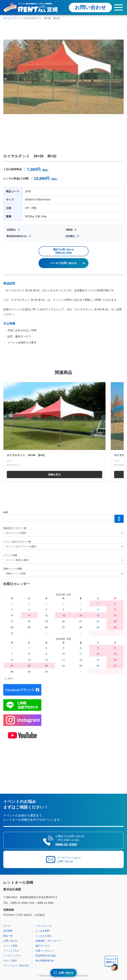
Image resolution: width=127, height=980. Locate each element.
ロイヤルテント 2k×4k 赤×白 (26, 455)
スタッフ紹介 (10, 960)
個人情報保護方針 (45, 960)
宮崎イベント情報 (12, 568)
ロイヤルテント (14, 465)
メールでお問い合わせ (63, 263)
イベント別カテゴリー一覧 (17, 541)
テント (10, 461)
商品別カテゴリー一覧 (14, 528)
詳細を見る (54, 474)
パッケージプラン (12, 955)
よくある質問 (42, 930)
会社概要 (8, 930)
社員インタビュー (45, 950)
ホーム (6, 925)
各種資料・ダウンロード (48, 940)
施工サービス (42, 945)
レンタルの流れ (44, 935)
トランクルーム (44, 925)
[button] (111, 964)
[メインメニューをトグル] (118, 7)
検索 (5, 512)
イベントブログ (11, 950)
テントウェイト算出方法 (16, 965)
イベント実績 (10, 555)
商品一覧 (8, 935)
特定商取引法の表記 (46, 955)
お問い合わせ (90, 7)
